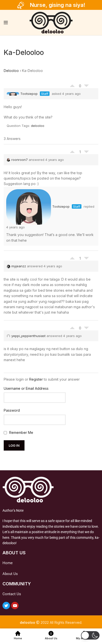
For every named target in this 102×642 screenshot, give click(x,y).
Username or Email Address (26, 388)
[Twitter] (6, 605)
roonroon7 (19, 160)
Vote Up (72, 84)
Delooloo (11, 70)
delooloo (37, 126)
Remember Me (20, 432)
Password (12, 410)
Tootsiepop (29, 94)
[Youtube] (15, 605)
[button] (90, 635)
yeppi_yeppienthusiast (28, 336)
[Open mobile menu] (5, 23)
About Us (10, 574)
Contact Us (11, 594)
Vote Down (86, 86)
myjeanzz (18, 266)
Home (7, 563)
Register (36, 379)
